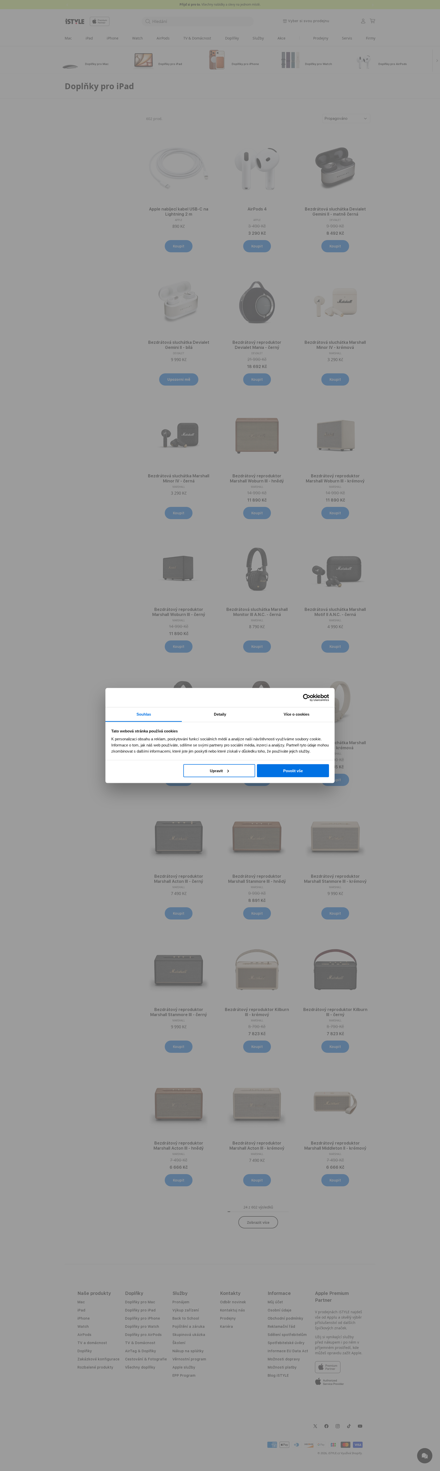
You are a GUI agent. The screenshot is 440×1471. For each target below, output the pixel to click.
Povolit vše (293, 770)
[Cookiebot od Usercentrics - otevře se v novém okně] (306, 697)
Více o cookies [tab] (296, 714)
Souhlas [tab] (143, 714)
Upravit (216, 770)
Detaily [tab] (220, 714)
